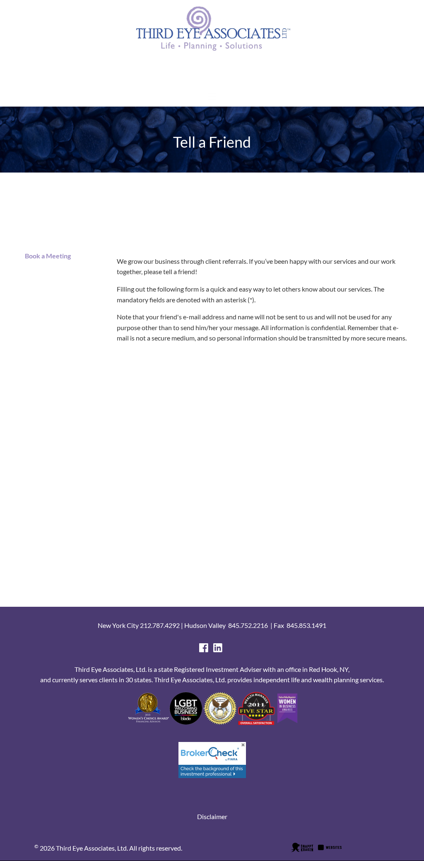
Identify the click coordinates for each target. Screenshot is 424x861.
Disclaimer (212, 816)
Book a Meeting (47, 256)
